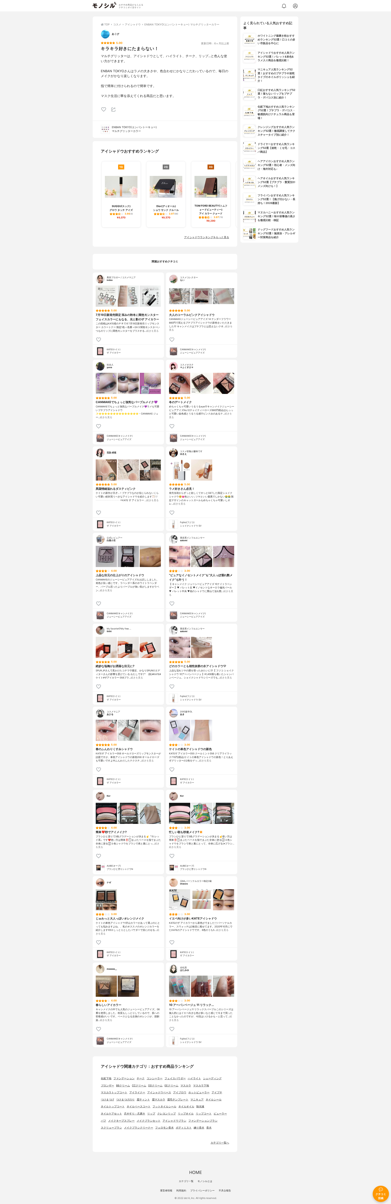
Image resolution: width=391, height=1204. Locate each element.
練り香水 (199, 1127)
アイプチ (217, 1092)
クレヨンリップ (166, 1113)
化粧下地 (106, 1078)
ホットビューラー (199, 1092)
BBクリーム (123, 1085)
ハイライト (194, 1078)
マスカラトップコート (114, 1092)
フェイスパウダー (175, 1078)
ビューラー (220, 1113)
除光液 (200, 1106)
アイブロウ (179, 1092)
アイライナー (137, 1092)
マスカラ (185, 1085)
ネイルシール (214, 1099)
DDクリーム (155, 1085)
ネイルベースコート (138, 1106)
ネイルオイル (186, 1106)
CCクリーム (139, 1085)
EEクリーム (171, 1085)
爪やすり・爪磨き (134, 1113)
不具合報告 (225, 1190)
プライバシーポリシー (202, 1190)
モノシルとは (205, 1181)
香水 (209, 1127)
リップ (151, 1113)
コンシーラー (155, 1078)
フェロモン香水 (164, 1127)
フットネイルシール (164, 1106)
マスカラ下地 (201, 1085)
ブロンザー (107, 1085)
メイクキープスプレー (121, 1120)
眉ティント (143, 1099)
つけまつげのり (125, 1099)
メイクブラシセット (148, 1120)
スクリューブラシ (111, 1127)
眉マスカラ (158, 1099)
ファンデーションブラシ (202, 1120)
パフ (103, 1120)
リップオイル (186, 1113)
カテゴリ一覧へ (220, 1142)
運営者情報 (166, 1190)
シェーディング (212, 1078)
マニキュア (197, 1099)
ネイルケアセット (111, 1113)
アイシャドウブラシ (174, 1120)
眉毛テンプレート (177, 1099)
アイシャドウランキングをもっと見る (206, 237)
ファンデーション (124, 1078)
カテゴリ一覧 (186, 1181)
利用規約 (181, 1190)
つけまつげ (107, 1099)
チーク (141, 1078)
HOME (195, 1172)
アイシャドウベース (159, 1092)
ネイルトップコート (113, 1106)
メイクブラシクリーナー (138, 1127)
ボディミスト (184, 1127)
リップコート (204, 1113)
